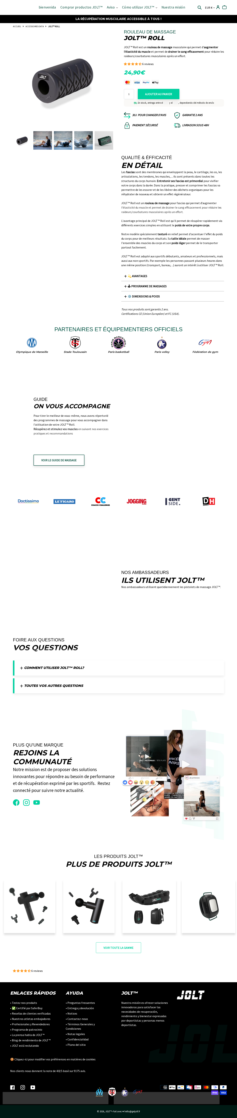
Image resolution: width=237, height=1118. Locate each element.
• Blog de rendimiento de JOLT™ (30, 1040)
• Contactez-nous (77, 1019)
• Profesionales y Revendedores (30, 1024)
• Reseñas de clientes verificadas (30, 1013)
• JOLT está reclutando (24, 1045)
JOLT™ (108, 1111)
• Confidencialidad (77, 1039)
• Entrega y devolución (80, 1008)
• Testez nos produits (23, 1003)
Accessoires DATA (35, 26)
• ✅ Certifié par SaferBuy (26, 1008)
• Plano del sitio (76, 1045)
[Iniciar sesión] (218, 7)
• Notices (71, 1013)
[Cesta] (224, 7)
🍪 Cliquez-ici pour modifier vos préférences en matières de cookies (53, 1059)
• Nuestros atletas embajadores (30, 1019)
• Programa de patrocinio (26, 1029)
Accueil (17, 26)
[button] (133, 64)
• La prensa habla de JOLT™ (27, 1035)
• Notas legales (75, 1034)
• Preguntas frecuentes (80, 1003)
